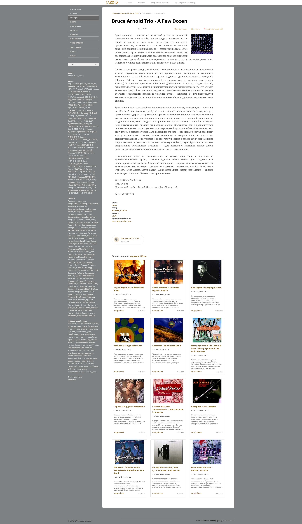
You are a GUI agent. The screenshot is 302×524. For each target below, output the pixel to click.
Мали (91, 249)
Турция (71, 278)
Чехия (89, 284)
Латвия (93, 243)
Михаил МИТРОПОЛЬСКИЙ (80, 150)
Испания (91, 233)
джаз (76, 76)
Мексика (81, 252)
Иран (93, 230)
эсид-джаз (81, 369)
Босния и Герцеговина (78, 291)
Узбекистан (88, 278)
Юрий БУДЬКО (87, 182)
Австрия (82, 201)
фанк (91, 361)
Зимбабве (84, 227)
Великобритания (84, 214)
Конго (90, 305)
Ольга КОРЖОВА (88, 166)
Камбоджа (73, 238)
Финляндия (89, 281)
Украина (71, 281)
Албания (90, 297)
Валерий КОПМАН (89, 113)
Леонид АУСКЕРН (89, 140)
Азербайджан (74, 204)
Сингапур (88, 268)
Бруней (89, 299)
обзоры (122, 13)
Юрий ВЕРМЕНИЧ (75, 185)
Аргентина (93, 204)
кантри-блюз (74, 345)
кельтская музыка (76, 347)
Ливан (70, 246)
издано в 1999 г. (133, 13)
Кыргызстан (83, 243)
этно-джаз (91, 371)
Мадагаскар (88, 294)
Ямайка (94, 289)
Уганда (79, 278)
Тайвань (80, 273)
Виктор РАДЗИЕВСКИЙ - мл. (80, 115)
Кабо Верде (80, 236)
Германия (78, 222)
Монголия (82, 310)
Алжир (84, 204)
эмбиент (72, 369)
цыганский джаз (75, 366)
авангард (72, 323)
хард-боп (89, 363)
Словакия (72, 270)
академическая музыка (87, 323)
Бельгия (91, 209)
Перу (70, 262)
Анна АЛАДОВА (85, 102)
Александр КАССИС (77, 86)
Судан (90, 270)
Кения (91, 291)
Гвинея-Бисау (74, 305)
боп (73, 331)
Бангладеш (73, 209)
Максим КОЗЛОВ (75, 147)
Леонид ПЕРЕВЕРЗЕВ (77, 142)
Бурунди (72, 214)
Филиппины (82, 315)
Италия (71, 236)
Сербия (79, 268)
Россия (84, 265)
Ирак (88, 230)
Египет (84, 305)
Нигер (90, 310)
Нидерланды (89, 254)
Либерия (80, 307)
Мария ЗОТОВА (91, 147)
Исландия (82, 233)
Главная (128, 2)
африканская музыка (77, 326)
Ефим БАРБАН (83, 131)
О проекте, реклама (160, 2)
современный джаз (76, 371)
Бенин (70, 211)
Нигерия (78, 254)
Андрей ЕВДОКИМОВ (87, 97)
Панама (90, 259)
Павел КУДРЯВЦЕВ (76, 169)
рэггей (80, 353)
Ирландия (72, 233)
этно (81, 76)
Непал (71, 254)
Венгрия (71, 217)
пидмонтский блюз (89, 345)
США (96, 270)
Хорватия (81, 284)
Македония (73, 249)
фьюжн (81, 363)
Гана (93, 220)
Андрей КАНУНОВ (76, 99)
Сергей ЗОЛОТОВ (87, 172)
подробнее (119, 310)
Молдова (90, 252)
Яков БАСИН (89, 185)
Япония (92, 315)
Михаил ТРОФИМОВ (77, 153)
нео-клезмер (81, 337)
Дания (78, 225)
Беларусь (83, 209)
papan (71, 83)
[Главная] (113, 3)
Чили (95, 284)
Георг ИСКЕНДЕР (85, 121)
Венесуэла (80, 217)
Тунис (78, 275)
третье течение (81, 361)
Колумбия (78, 241)
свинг (86, 353)
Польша (77, 262)
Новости (141, 2)
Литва (77, 246)
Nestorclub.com (228, 521)
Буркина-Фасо (74, 302)
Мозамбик (72, 310)
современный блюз (82, 355)
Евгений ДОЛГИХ (119, 210)
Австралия (72, 201)
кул (69, 331)
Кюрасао (77, 294)
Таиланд (72, 273)
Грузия (71, 225)
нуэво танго (80, 339)
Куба (75, 243)
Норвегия (72, 259)
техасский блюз (75, 358)
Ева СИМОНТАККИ (76, 129)
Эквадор (92, 286)
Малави (94, 307)
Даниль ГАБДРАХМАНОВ (79, 190)
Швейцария (73, 286)
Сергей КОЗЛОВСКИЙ (78, 174)
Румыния (91, 265)
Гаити (70, 222)
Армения (72, 206)
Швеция (83, 286)
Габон (87, 220)
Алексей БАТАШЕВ (84, 89)
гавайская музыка (76, 334)
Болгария (78, 211)
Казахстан (92, 236)
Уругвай (79, 281)
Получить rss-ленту (186, 2)
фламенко (72, 363)
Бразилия (88, 211)
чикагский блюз (91, 366)
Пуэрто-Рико (74, 265)
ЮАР (87, 289)
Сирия (78, 313)
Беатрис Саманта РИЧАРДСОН (82, 188)
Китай (70, 241)
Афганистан (82, 206)
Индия (71, 230)
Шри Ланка (81, 297)
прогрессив (84, 350)
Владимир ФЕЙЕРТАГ (77, 118)
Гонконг (87, 222)
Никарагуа (72, 257)
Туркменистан (88, 275)
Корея (87, 241)
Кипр (70, 294)
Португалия (87, 262)
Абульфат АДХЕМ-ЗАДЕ (85, 83)
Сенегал (71, 268)
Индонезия (80, 230)
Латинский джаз (83, 331)
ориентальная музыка (85, 342)
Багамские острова (76, 299)
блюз (70, 76)
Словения (81, 270)
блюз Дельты (81, 329)
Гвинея (92, 302)
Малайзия (83, 249)
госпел (71, 337)
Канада (90, 238)
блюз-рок (93, 329)
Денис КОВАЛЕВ (75, 124)
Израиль (93, 227)
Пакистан (81, 259)
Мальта (71, 297)
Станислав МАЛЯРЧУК (85, 177)
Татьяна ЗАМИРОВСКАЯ (78, 179)
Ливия (87, 307)
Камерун (83, 238)
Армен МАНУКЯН (85, 105)
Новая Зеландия (85, 257)
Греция (94, 222)
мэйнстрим (90, 334)
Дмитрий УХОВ (91, 126)
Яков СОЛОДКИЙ (85, 193)
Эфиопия (80, 289)
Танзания (72, 315)
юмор (73, 55)
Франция (72, 284)
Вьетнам (80, 220)
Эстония (71, 289)
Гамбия (85, 302)
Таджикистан (88, 313)
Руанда (71, 313)
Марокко (72, 252)
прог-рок (89, 347)
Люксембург (86, 246)
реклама (72, 379)
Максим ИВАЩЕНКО (84, 145)
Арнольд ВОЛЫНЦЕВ (77, 108)
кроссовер (73, 350)
